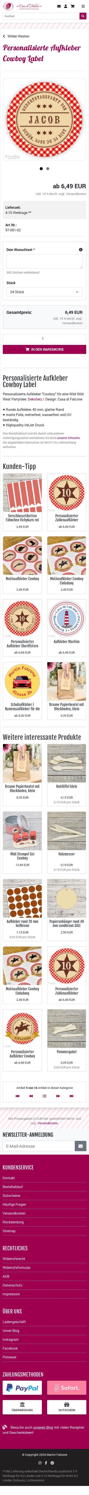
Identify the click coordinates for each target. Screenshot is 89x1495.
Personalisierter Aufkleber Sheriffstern (22, 643)
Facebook (10, 1348)
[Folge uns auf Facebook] (46, 1463)
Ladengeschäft (14, 1321)
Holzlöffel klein (66, 786)
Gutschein (67, 1410)
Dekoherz (35, 399)
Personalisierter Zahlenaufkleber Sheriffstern (66, 520)
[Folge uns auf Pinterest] (52, 1463)
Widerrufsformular (16, 1267)
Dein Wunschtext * (20, 249)
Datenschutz (12, 1285)
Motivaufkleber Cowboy (22, 578)
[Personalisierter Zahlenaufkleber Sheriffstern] (66, 492)
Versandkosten (76, 194)
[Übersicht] (44, 1096)
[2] (47, 168)
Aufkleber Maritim (66, 641)
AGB (6, 1276)
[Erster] (17, 1096)
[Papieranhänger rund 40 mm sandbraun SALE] (66, 898)
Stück (11, 282)
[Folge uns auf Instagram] (39, 1463)
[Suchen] (82, 16)
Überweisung (22, 1410)
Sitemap (9, 1231)
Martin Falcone (57, 1455)
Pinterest (9, 1357)
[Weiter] (58, 1096)
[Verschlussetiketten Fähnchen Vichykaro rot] (22, 492)
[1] (41, 168)
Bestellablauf (13, 1186)
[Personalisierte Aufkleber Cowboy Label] (44, 119)
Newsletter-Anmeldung (28, 1134)
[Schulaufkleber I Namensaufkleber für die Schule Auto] (22, 681)
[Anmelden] (80, 1146)
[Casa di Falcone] (22, 5)
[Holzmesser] (66, 830)
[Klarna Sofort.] (66, 1388)
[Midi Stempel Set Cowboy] (22, 830)
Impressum (11, 1294)
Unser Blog (11, 1330)
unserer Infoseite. (69, 438)
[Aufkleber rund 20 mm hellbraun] (22, 898)
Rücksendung (13, 1222)
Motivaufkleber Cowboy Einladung (66, 580)
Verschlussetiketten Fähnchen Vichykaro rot (22, 518)
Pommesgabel (66, 1052)
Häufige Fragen (14, 1204)
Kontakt (9, 1178)
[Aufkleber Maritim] (66, 618)
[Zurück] (31, 1096)
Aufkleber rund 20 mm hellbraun (22, 923)
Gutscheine (11, 1195)
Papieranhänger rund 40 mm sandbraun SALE (66, 923)
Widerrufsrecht (14, 1258)
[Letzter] (71, 1096)
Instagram (11, 1339)
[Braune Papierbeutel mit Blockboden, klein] (66, 681)
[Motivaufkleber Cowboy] (22, 555)
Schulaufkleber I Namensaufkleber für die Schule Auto (22, 708)
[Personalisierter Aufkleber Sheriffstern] (22, 618)
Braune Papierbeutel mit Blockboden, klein (66, 706)
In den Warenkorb (47, 349)
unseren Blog (43, 1427)
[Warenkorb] (72, 6)
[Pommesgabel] (66, 1028)
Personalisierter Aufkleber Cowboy (22, 1054)
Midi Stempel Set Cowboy (22, 856)
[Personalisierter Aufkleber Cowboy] (22, 1028)
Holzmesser (67, 854)
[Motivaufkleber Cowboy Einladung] (66, 555)
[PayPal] (22, 1388)
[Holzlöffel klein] (66, 763)
